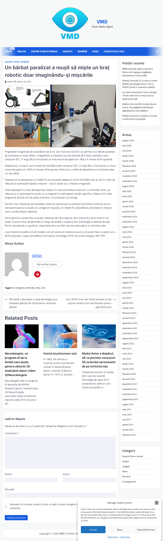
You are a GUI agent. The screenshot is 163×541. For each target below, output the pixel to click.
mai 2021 (126, 419)
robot (37, 287)
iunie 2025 (127, 196)
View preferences (146, 529)
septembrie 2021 (130, 399)
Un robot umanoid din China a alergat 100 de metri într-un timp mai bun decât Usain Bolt (139, 95)
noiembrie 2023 (129, 267)
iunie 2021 (127, 414)
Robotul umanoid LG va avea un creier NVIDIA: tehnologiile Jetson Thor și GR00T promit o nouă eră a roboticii (139, 84)
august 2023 (128, 282)
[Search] (157, 51)
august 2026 (128, 140)
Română (82, 51)
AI (13, 287)
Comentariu (12, 433)
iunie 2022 (127, 353)
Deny (119, 529)
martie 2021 (128, 429)
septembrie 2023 (130, 277)
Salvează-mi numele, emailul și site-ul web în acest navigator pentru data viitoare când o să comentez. (59, 506)
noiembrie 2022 (129, 328)
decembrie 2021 (130, 384)
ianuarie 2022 (128, 379)
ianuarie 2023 (128, 318)
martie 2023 (128, 308)
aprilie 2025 (127, 201)
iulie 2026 (126, 145)
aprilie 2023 (127, 303)
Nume (9, 474)
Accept (93, 529)
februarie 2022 (129, 374)
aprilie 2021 (127, 424)
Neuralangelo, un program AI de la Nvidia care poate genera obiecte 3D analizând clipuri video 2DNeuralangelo (20, 364)
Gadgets (67, 51)
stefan (10, 81)
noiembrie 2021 (129, 389)
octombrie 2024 (129, 221)
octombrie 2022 (129, 333)
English (21, 51)
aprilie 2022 (127, 363)
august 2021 (128, 404)
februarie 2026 (129, 166)
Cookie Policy (112, 536)
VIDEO (95, 51)
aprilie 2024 (127, 242)
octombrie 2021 (129, 394)
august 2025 (128, 186)
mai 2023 (126, 297)
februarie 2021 (129, 434)
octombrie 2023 (129, 272)
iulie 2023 (126, 287)
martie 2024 (128, 247)
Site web (9, 489)
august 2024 (128, 226)
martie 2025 (128, 206)
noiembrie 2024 (129, 216)
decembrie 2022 (130, 323)
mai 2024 (126, 237)
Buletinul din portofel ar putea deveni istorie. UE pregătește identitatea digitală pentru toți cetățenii (139, 107)
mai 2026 (126, 150)
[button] (156, 502)
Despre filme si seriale (44, 51)
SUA (43, 287)
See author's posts (47, 264)
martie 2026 (128, 160)
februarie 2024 (129, 252)
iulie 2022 (126, 348)
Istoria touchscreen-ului (60, 353)
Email (67, 474)
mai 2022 (126, 358)
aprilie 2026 (127, 155)
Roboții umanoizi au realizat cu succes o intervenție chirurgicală (139, 117)
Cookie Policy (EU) (114, 51)
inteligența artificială (24, 287)
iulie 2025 (126, 191)
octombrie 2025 (129, 181)
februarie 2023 (129, 313)
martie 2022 (128, 368)
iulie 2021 (126, 409)
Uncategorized (129, 481)
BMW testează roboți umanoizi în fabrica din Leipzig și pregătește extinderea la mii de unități (137, 72)
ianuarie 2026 (128, 170)
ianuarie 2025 (128, 211)
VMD (102, 21)
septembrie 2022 (130, 338)
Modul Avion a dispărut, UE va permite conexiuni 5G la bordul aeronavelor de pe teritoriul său (99, 360)
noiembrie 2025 (129, 176)
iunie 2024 (127, 231)
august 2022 (128, 343)
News (9, 51)
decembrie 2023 (130, 262)
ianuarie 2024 (128, 257)
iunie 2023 (127, 292)
